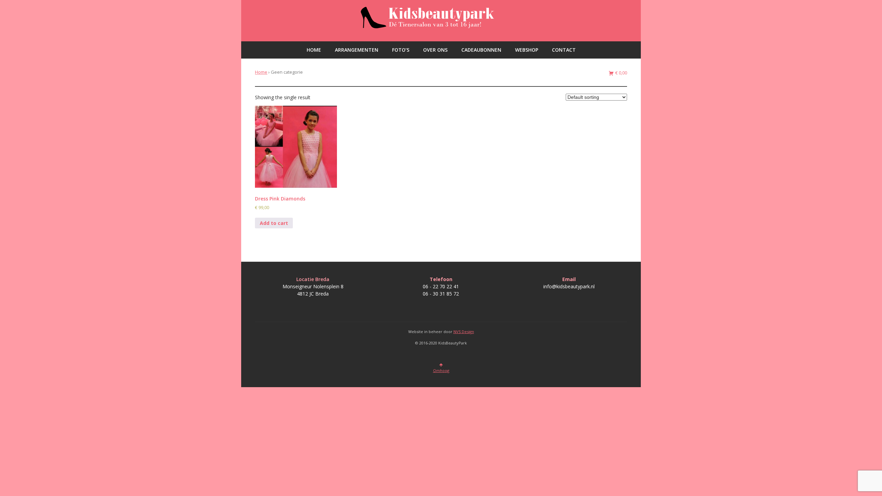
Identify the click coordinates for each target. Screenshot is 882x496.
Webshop (526, 49)
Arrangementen (356, 49)
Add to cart (274, 223)
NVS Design (463, 331)
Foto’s (400, 49)
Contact (564, 49)
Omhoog (441, 370)
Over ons (435, 49)
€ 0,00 (620, 73)
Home (314, 49)
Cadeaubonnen (481, 49)
